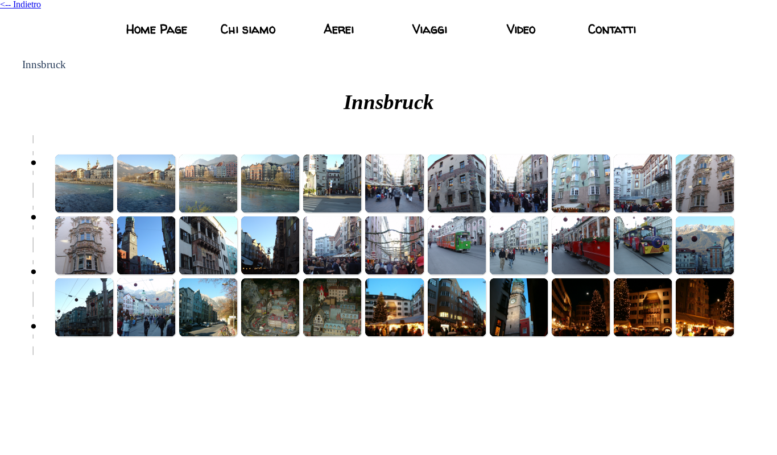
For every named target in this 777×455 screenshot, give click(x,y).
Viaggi (429, 29)
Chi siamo (248, 29)
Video (521, 29)
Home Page (156, 29)
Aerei (339, 29)
